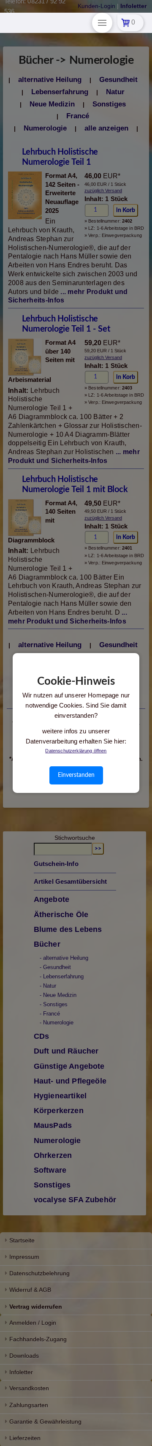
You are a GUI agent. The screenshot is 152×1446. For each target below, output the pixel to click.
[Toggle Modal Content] (102, 23)
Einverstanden (76, 775)
